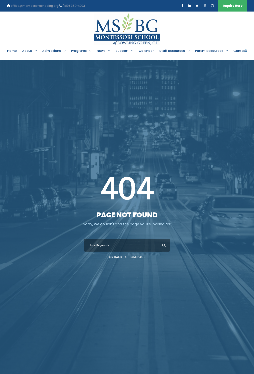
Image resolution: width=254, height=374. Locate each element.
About (27, 50)
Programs (79, 50)
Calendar (146, 50)
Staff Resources (172, 50)
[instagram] (212, 6)
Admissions (51, 50)
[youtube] (205, 6)
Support (122, 50)
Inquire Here (232, 6)
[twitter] (197, 6)
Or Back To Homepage (127, 257)
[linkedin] (189, 6)
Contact (240, 50)
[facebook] (182, 6)
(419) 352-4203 (74, 6)
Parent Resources (209, 50)
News (101, 50)
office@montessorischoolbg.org (35, 6)
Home (12, 50)
